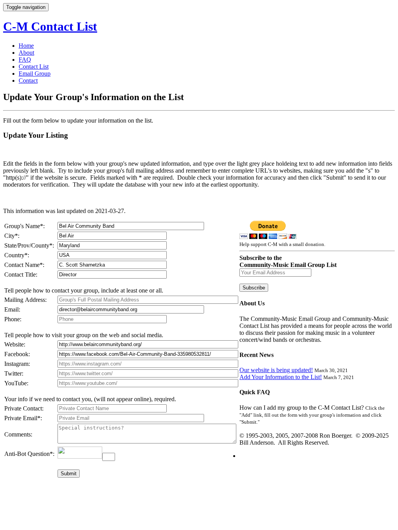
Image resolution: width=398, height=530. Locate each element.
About (26, 52)
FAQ (25, 59)
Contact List (34, 66)
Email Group (35, 73)
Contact (28, 80)
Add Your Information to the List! (280, 377)
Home (26, 45)
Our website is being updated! (276, 370)
